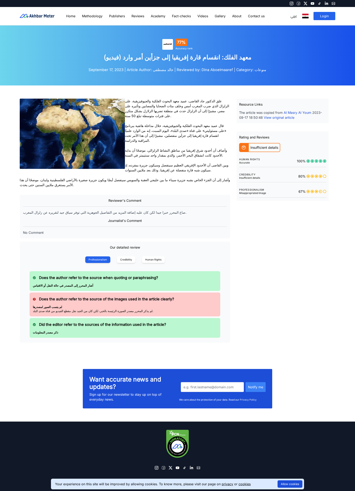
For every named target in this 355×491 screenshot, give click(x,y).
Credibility (126, 259)
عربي (293, 16)
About (236, 16)
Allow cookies (290, 484)
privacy (227, 484)
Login (324, 16)
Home (70, 16)
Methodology (92, 16)
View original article (279, 117)
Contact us (256, 16)
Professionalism (98, 259)
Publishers (117, 16)
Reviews (137, 16)
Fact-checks (181, 16)
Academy (158, 16)
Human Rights (153, 259)
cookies (245, 484)
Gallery (220, 16)
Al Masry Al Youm (297, 113)
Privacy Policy (248, 399)
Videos (202, 16)
